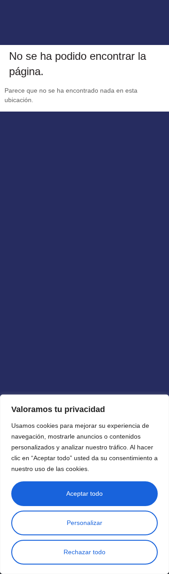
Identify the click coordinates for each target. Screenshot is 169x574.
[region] (84, 484)
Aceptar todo (84, 493)
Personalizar (84, 522)
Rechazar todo (84, 552)
